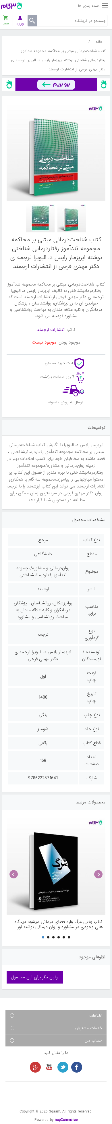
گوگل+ (35, 1067)
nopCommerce (66, 1120)
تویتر (62, 1067)
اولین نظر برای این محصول (35, 977)
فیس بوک (76, 1067)
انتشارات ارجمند (51, 329)
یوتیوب (49, 1067)
